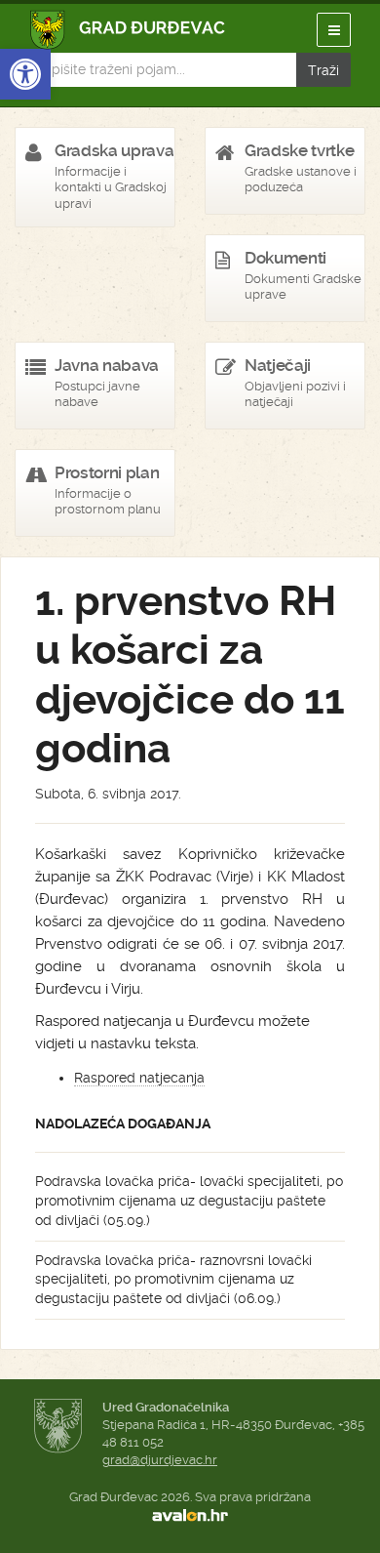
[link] (25, 74)
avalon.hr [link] (190, 1515)
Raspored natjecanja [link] (139, 1077)
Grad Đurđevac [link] (128, 30)
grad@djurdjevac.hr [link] (159, 1459)
